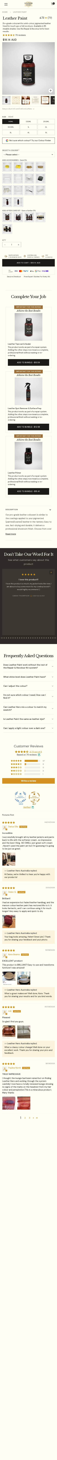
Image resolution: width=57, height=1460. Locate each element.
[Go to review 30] (41, 637)
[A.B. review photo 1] (8, 1032)
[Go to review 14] (6, 637)
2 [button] (25, 1117)
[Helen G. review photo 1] (8, 921)
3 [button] (29, 1117)
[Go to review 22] (24, 637)
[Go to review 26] (32, 637)
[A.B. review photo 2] (23, 1032)
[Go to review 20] (19, 637)
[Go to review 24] (28, 637)
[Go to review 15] (8, 637)
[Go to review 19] (17, 637)
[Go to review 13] (4, 637)
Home (5, 12)
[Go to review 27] (35, 637)
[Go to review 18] (15, 637)
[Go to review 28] (37, 637)
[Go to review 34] (50, 637)
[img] (8, 822)
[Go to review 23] (26, 637)
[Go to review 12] (1, 637)
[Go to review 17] (13, 637)
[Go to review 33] (48, 637)
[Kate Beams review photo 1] (8, 978)
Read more (11, 534)
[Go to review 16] (10, 637)
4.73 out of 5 (35, 751)
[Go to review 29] (39, 637)
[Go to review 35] (52, 637)
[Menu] (6, 4)
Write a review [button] (28, 780)
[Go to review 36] (55, 637)
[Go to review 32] (46, 637)
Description (12, 509)
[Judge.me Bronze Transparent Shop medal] (34, 797)
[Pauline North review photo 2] (23, 1103)
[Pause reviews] (51, 572)
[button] (45, 18)
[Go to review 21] (21, 637)
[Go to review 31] (44, 637)
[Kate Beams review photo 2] (23, 978)
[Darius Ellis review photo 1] (8, 859)
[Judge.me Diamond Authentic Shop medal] (20, 797)
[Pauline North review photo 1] (8, 1103)
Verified (27, 807)
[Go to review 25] (30, 637)
